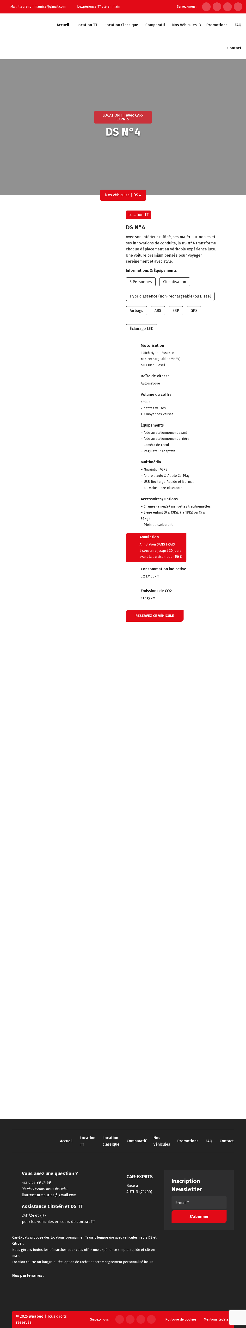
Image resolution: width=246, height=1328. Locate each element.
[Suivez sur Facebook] (206, 6)
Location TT (86, 25)
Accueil (63, 25)
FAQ (238, 25)
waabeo (36, 1316)
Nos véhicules (162, 1141)
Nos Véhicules (184, 25)
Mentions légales (217, 1319)
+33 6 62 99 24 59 (36, 1182)
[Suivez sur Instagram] (217, 6)
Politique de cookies (181, 1319)
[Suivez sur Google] (238, 6)
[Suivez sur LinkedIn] (227, 6)
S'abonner (199, 1216)
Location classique (111, 1141)
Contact (234, 48)
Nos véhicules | (118, 195)
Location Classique (121, 25)
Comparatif (155, 25)
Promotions (217, 25)
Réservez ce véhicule (154, 616)
